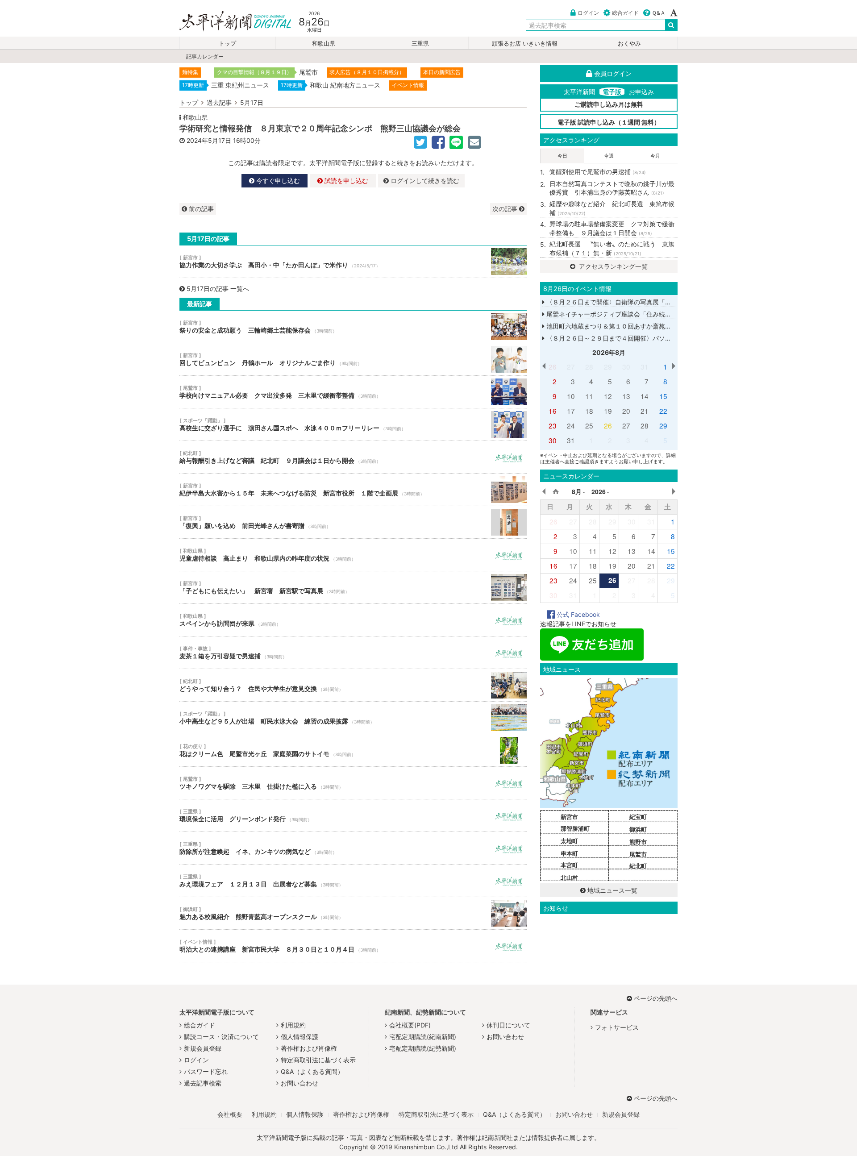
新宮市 (569, 816)
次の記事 (505, 208)
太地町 (569, 840)
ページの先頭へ (656, 998)
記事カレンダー (205, 56)
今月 (655, 156)
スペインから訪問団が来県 (353, 620)
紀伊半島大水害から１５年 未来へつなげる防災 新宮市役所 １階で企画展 (353, 490)
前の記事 (200, 208)
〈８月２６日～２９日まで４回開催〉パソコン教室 (617, 338)
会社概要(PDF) (410, 1025)
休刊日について (508, 1025)
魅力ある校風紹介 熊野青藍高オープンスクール (353, 913)
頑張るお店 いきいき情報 (524, 43)
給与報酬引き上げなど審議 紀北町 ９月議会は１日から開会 (353, 457)
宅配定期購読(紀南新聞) (422, 1036)
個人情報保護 (299, 1036)
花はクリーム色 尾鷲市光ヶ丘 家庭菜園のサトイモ (353, 750)
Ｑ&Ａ (659, 12)
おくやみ (629, 43)
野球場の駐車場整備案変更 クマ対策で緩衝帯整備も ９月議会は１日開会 (611, 228)
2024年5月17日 (209, 140)
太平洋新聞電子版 (228, 21)
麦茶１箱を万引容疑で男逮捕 (353, 652)
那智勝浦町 (575, 828)
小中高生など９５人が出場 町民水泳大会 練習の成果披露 (353, 718)
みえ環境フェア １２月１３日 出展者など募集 (353, 881)
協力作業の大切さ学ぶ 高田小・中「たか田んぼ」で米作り (353, 261)
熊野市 (638, 841)
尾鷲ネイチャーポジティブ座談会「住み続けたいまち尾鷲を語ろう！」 (645, 314)
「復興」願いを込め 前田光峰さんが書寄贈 (353, 522)
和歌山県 (323, 43)
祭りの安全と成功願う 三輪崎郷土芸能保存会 (353, 327)
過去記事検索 (202, 1083)
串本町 (569, 853)
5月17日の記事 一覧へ (218, 288)
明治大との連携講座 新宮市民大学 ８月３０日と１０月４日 (353, 946)
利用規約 (293, 1025)
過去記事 (219, 102)
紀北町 (638, 865)
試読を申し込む (345, 180)
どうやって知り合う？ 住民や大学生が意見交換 (353, 685)
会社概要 (229, 1114)
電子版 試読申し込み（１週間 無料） (608, 122)
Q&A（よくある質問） (312, 1071)
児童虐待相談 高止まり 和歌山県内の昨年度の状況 (353, 555)
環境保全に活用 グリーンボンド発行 (353, 815)
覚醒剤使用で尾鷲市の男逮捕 (597, 171)
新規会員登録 (202, 1048)
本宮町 (569, 865)
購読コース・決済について (221, 1036)
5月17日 (251, 102)
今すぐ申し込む (277, 180)
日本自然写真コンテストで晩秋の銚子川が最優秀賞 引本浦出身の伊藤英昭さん (611, 188)
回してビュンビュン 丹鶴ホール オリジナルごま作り (353, 359)
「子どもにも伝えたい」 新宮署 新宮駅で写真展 (353, 587)
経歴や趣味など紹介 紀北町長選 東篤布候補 (611, 208)
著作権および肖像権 (309, 1048)
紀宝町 (638, 816)
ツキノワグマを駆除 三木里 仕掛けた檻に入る (353, 783)
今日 (562, 156)
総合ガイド (625, 12)
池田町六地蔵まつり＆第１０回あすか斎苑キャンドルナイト (630, 326)
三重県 (420, 43)
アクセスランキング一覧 (612, 266)
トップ (227, 43)
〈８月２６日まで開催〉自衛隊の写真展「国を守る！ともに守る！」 (642, 302)
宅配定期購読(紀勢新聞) (422, 1048)
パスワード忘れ (206, 1071)
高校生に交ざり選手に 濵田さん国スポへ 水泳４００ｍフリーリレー (353, 424)
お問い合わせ (299, 1083)
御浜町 (638, 829)
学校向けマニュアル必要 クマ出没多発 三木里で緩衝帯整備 (353, 392)
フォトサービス (617, 1027)
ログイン (588, 12)
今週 (609, 156)
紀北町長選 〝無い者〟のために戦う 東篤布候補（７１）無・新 (611, 248)
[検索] (671, 25)
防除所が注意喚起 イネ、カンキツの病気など (353, 848)
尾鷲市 (638, 854)
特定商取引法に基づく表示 (318, 1060)
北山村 (569, 877)
